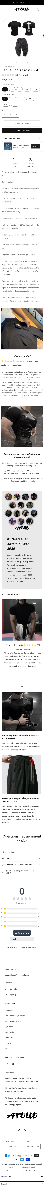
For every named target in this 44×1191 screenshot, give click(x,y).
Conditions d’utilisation (34, 1171)
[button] (5, 9)
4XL (5, 104)
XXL (35, 89)
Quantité (5, 110)
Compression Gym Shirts (15, 1015)
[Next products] (39, 138)
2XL (21, 99)
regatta (8, 1043)
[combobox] (22, 1176)
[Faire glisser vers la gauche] (16, 62)
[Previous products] (34, 138)
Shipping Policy (11, 989)
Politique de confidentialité (27, 1167)
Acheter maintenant (22, 130)
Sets (6, 1049)
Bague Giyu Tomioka (21, 145)
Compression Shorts (13, 1021)
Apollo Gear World (14, 1164)
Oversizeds (9, 1032)
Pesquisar (9, 1010)
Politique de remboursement (14, 1171)
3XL (30, 99)
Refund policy (10, 995)
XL (27, 89)
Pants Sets (9, 1038)
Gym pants (9, 1027)
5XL (15, 104)
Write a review (22, 933)
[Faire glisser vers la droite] (27, 62)
